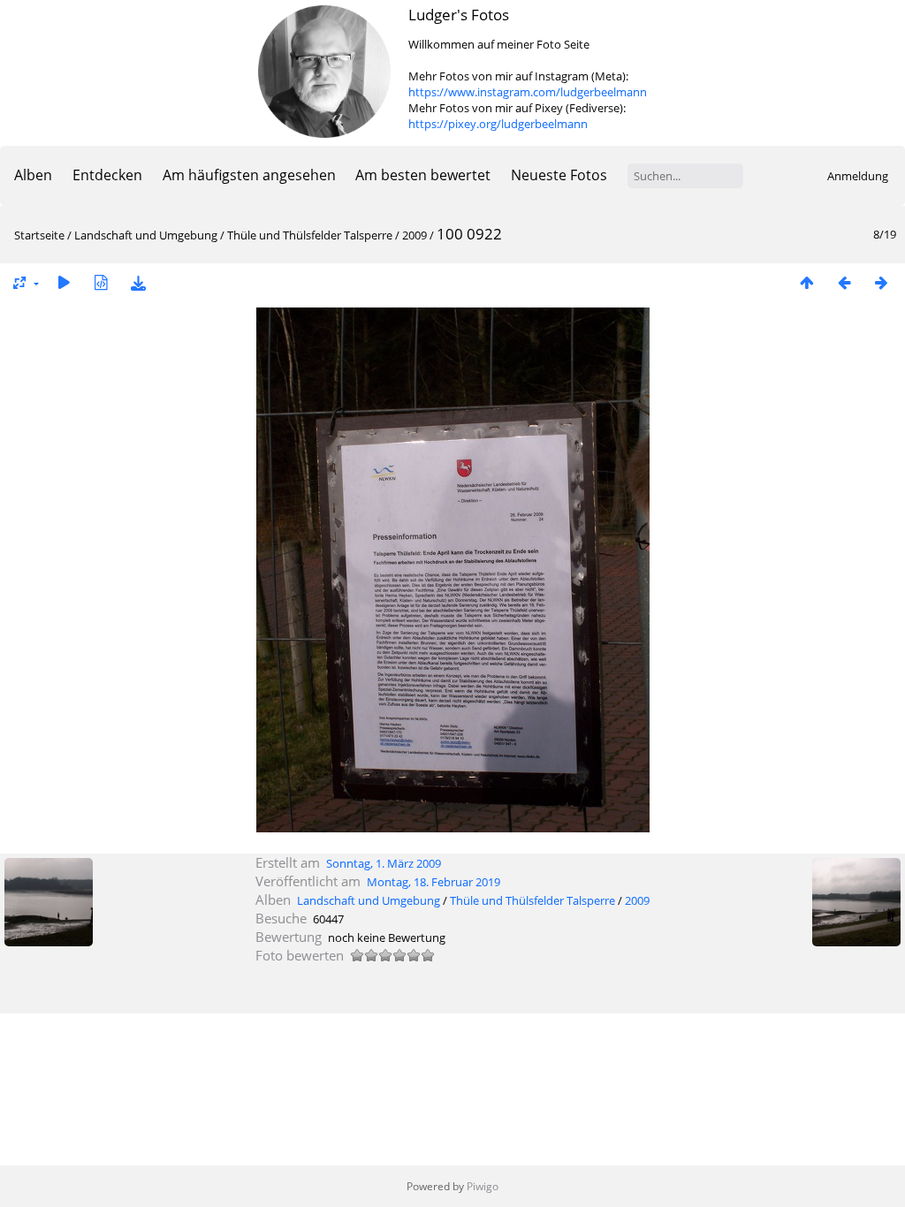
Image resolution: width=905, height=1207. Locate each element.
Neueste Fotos (559, 175)
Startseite (39, 235)
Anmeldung (857, 176)
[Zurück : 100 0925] (844, 282)
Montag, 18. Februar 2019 (433, 882)
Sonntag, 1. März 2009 (383, 863)
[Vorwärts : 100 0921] (881, 282)
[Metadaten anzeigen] (100, 282)
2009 (414, 235)
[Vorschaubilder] (806, 282)
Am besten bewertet (423, 175)
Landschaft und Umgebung (145, 235)
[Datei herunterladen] (137, 282)
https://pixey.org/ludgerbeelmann (498, 124)
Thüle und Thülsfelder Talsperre (309, 235)
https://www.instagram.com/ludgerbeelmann (527, 92)
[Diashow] (63, 282)
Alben (33, 175)
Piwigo (482, 1186)
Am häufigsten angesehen (249, 175)
